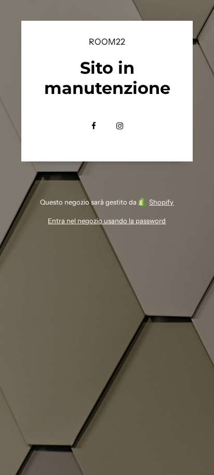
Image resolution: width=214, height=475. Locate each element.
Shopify (161, 202)
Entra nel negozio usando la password (107, 220)
